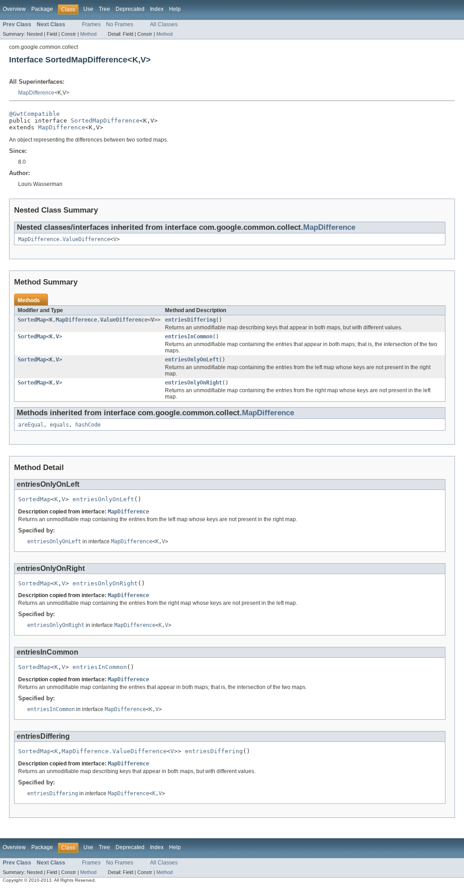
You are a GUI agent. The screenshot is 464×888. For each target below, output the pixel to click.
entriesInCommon (189, 336)
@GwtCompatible (34, 113)
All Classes (164, 24)
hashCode (88, 425)
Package (42, 9)
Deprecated (130, 9)
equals (59, 425)
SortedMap (32, 320)
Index (157, 9)
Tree (104, 9)
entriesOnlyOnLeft (192, 359)
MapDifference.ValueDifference (64, 239)
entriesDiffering (190, 320)
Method (88, 34)
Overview (14, 9)
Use (88, 9)
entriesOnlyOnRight (193, 383)
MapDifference (36, 93)
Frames (91, 24)
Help (175, 9)
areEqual (31, 425)
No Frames (119, 24)
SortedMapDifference (105, 120)
